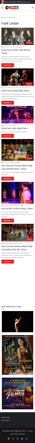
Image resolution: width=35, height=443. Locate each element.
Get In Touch (5, 420)
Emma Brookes (7, 243)
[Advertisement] (17, 285)
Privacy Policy (5, 417)
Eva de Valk (6, 205)
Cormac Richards (7, 47)
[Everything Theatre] (12, 7)
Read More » (8, 65)
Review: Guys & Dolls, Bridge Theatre (14, 128)
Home (4, 17)
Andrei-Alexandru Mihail (9, 87)
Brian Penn (5, 162)
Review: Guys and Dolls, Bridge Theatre (15, 90)
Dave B (5, 125)
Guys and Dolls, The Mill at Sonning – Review (17, 208)
